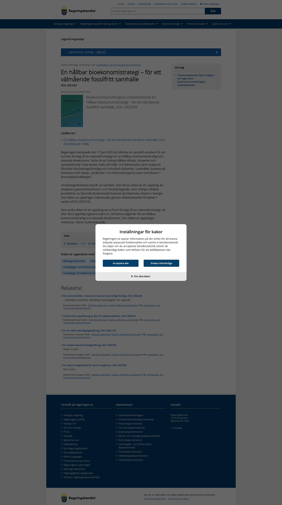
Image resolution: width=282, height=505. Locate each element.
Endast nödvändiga (161, 263)
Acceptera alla (121, 263)
